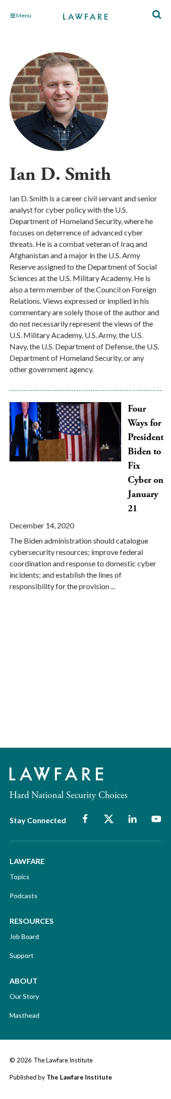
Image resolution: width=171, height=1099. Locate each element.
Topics (19, 877)
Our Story (24, 996)
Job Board (24, 936)
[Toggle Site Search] (157, 14)
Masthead (24, 1015)
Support (22, 955)
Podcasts (24, 896)
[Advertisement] (81, 678)
